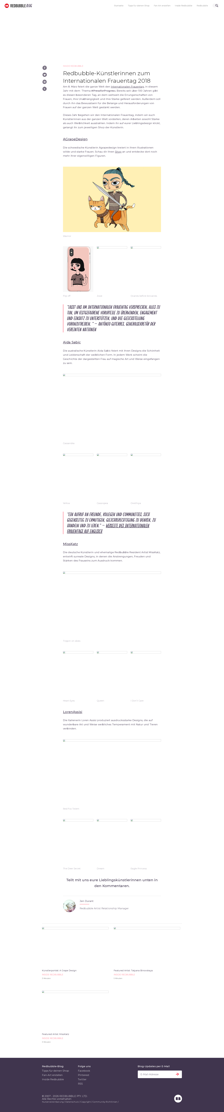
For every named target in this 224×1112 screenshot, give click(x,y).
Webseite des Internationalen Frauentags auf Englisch (108, 528)
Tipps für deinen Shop (138, 6)
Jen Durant (87, 901)
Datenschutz (72, 1102)
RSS (80, 1083)
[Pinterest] (44, 81)
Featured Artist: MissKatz (55, 1034)
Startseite (119, 6)
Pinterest (83, 1075)
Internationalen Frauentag (127, 86)
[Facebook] (44, 67)
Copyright (85, 1102)
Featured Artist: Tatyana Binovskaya (133, 970)
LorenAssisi (72, 712)
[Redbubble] (178, 1101)
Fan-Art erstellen (162, 6)
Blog (29, 6)
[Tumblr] (44, 88)
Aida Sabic (72, 342)
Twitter (82, 1079)
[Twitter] (44, 74)
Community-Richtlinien (105, 1102)
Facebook (84, 1070)
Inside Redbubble (183, 6)
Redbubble (202, 6)
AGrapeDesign (75, 139)
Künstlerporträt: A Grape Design (59, 970)
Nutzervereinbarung (53, 1102)
